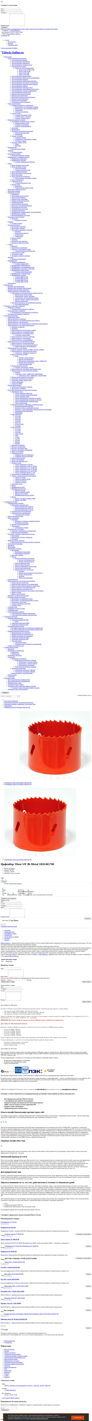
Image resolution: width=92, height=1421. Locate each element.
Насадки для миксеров (18, 446)
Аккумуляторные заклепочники (21, 76)
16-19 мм (18, 417)
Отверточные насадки (18, 458)
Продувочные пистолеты (19, 207)
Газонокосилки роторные (15, 503)
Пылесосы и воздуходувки (16, 217)
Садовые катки (12, 607)
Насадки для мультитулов (19, 448)
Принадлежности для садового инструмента (21, 581)
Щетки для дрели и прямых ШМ (25, 498)
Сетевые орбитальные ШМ (23, 272)
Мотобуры (11, 545)
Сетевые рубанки (17, 223)
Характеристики (9, 932)
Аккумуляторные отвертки (20, 79)
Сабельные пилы (17, 181)
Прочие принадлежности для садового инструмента (27, 590)
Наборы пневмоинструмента (20, 201)
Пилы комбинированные (19, 171)
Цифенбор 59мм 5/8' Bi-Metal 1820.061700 (17, 707)
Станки (10, 244)
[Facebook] (4, 1413)
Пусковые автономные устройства (18, 314)
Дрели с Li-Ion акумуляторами (24, 68)
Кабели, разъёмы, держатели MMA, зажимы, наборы (28, 349)
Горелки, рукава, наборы (26, 357)
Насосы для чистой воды (26, 561)
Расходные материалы (22, 304)
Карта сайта (8, 1370)
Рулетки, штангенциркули (23, 126)
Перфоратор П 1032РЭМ (9, 1251)
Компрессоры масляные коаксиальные (19, 288)
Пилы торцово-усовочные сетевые (25, 178)
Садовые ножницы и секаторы (21, 603)
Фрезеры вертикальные (19, 259)
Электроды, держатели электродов (25, 353)
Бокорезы (18, 231)
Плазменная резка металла (16, 626)
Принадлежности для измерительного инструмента (24, 320)
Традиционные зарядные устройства (23, 309)
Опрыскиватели (13, 579)
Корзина (10, 43)
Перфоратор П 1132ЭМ (8, 1227)
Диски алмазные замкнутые (23, 393)
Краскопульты (12, 147)
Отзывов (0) (8, 935)
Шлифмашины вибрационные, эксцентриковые (26, 212)
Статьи (6, 1375)
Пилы (10, 163)
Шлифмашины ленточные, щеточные (23, 268)
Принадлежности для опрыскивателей (23, 587)
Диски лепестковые (21, 403)
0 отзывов (4, 926)
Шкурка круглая (20, 490)
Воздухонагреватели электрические (19, 681)
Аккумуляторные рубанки (20, 86)
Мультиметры (16, 129)
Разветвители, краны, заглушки (24, 296)
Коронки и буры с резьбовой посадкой (27, 408)
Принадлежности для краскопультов (23, 332)
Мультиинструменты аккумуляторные (23, 97)
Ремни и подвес (16, 592)
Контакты (7, 1372)
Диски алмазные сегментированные (26, 395)
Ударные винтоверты (21, 112)
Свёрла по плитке (20, 482)
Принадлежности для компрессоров (19, 291)
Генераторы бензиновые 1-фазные (25, 660)
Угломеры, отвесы (20, 141)
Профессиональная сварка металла (18, 631)
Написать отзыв (12, 926)
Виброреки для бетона (15, 655)
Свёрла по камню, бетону (23, 479)
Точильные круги (17, 484)
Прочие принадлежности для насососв (30, 573)
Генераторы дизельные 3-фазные (25, 671)
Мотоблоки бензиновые (15, 544)
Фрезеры (10, 257)
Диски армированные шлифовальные (26, 401)
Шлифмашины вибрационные (21, 265)
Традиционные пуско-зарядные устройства (25, 312)
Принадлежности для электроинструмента (21, 325)
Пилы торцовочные (18, 180)
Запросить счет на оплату (8, 898)
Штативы (18, 146)
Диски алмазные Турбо (22, 396)
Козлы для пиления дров (15, 516)
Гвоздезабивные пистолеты (20, 196)
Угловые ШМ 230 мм (21, 281)
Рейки (17, 144)
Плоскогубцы (19, 235)
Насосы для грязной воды (26, 560)
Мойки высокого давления (16, 540)
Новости (7, 1377)
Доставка (7, 938)
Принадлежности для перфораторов (23, 333)
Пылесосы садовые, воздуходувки (18, 595)
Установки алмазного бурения (21, 256)
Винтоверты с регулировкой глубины (26, 107)
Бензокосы (15, 519)
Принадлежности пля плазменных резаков (25, 370)
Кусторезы (15, 539)
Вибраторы (15, 652)
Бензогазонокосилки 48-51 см (24, 508)
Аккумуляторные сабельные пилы (22, 87)
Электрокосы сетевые (21, 527)
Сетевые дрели (16, 113)
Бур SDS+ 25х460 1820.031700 (10, 1267)
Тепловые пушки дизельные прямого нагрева (22, 686)
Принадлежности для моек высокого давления (26, 542)
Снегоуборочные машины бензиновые (23, 613)
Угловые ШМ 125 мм (21, 278)
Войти (15, 48)
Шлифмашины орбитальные (20, 270)
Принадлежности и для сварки (17, 348)
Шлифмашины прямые (19, 213)
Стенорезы (11, 676)
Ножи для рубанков (18, 451)
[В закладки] (2, 925)
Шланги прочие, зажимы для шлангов (27, 299)
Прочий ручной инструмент (20, 243)
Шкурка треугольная (21, 493)
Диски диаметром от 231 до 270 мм (26, 471)
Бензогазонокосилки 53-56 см (24, 510)
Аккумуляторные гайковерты (21, 63)
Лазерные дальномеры (22, 124)
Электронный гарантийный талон (14, 1357)
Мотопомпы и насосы (14, 548)
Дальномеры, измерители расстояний (23, 121)
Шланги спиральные (21, 301)
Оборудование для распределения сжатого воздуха (27, 293)
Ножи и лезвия (16, 238)
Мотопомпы (11, 547)
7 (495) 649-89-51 (43, 954)
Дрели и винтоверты (14, 103)
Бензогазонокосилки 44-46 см (24, 506)
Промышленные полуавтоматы (21, 633)
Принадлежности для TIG (19, 366)
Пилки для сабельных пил (20, 461)
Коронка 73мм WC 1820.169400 (11, 1303)
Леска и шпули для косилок (20, 582)
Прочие (17, 443)
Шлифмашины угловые (19, 275)
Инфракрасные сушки (14, 683)
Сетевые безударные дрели (23, 115)
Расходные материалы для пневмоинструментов (26, 302)
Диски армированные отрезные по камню (28, 398)
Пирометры (18, 134)
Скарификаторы (13, 610)
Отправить (4, 27)
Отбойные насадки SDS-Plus (24, 456)
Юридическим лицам (10, 1359)
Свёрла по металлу (21, 480)
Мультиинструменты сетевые (21, 155)
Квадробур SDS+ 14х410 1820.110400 (12, 1291)
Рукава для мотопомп (25, 574)
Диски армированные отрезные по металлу (28, 400)
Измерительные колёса (22, 123)
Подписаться (5, 1410)
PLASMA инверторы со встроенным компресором (27, 629)
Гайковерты (18, 110)
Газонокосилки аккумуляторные (21, 511)
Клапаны (21, 571)
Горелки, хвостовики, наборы (24, 367)
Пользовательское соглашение (13, 1362)
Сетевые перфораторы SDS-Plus (25, 162)
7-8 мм (17, 437)
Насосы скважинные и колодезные (25, 566)
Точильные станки (17, 254)
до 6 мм (17, 440)
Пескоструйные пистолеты (20, 204)
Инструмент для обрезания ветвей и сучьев (25, 600)
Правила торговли (10, 1352)
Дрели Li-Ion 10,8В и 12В (26, 69)
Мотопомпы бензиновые (22, 552)
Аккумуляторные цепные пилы (21, 92)
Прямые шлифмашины (19, 262)
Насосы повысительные (22, 565)
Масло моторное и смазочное (17, 319)
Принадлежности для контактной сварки (24, 351)
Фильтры (21, 576)
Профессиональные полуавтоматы (22, 636)
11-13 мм (17, 429)
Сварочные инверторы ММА (20, 623)
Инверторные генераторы (27, 665)
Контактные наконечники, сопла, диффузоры (33, 361)
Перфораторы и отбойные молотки (18, 157)
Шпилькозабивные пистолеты (21, 215)
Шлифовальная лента (18, 487)
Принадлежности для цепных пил (22, 589)
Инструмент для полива (19, 602)
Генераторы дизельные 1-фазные (25, 670)
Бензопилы (18, 186)
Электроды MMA (17, 383)
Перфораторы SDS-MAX (19, 158)
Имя (2, 9)
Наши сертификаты (10, 1367)
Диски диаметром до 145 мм (24, 464)
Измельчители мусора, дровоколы (22, 537)
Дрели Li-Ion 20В (24, 74)
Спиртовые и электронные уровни (25, 139)
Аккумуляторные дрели (19, 66)
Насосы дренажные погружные (24, 558)
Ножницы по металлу (21, 233)
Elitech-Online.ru (6, 943)
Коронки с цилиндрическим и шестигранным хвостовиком (33, 409)
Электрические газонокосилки (21, 513)
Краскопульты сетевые (18, 149)
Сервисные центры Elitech (12, 1354)
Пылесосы (15, 218)
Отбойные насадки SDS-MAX (24, 455)
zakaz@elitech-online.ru (13, 34)
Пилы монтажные (17, 175)
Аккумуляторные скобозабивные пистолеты (25, 89)
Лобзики (10, 150)
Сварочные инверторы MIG (20, 620)
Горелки (17, 372)
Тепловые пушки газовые (16, 684)
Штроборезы (12, 283)
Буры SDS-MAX (17, 414)
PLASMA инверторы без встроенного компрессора (27, 628)
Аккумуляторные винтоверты (21, 61)
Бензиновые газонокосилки (20, 505)
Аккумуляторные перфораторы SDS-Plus (24, 81)
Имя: (2, 968)
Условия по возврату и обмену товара (15, 1356)
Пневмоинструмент (14, 192)
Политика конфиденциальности (14, 1364)
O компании (8, 1342)
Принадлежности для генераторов (22, 673)
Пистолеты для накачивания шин (22, 205)
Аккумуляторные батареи (19, 60)
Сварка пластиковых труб (16, 645)
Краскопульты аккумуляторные (21, 94)
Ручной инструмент (14, 225)
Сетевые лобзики (17, 152)
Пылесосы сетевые (21, 220)
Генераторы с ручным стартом (28, 662)
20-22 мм (18, 419)
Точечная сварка (17, 641)
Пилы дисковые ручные (19, 167)
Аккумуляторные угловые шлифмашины (24, 91)
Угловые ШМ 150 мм (21, 280)
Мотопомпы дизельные (22, 553)
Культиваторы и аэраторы (16, 529)
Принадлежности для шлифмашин (22, 340)
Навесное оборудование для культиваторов (25, 584)
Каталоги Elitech (9, 1349)
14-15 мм (18, 416)
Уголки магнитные (17, 382)
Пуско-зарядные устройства (16, 311)
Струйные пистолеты (18, 210)
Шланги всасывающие (26, 578)
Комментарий (5, 25)
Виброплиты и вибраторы (16, 650)
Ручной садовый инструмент (17, 597)
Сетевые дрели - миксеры (23, 116)
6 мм (16, 435)
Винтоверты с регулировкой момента (26, 108)
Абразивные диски (17, 391)
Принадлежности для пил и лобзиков (23, 336)
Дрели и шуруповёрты (18, 197)
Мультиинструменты (14, 154)
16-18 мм (18, 432)
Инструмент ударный (18, 228)
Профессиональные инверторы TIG (22, 634)
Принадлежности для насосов (24, 569)
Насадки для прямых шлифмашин (22, 450)
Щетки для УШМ (20, 500)
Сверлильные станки (18, 252)
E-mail (2, 904)
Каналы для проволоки (26, 359)
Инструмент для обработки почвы (22, 599)
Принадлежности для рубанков (21, 338)
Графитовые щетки (14, 317)
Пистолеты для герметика (19, 241)
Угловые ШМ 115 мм (21, 277)
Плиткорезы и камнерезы (19, 247)
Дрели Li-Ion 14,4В (24, 71)
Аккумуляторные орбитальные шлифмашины (26, 78)
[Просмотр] (7, 1224)
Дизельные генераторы (19, 668)
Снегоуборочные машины (16, 612)
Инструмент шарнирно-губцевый (22, 230)
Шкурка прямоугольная (22, 492)
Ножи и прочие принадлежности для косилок (26, 586)
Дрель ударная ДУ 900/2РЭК (10, 1239)
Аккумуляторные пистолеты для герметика (25, 82)
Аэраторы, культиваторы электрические (24, 531)
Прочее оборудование (14, 385)
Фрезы (14, 485)
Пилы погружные (20, 168)
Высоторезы (15, 535)
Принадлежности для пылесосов (18, 322)
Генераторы (11, 657)
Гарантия (7, 1365)
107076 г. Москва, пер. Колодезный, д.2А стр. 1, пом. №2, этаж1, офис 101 (27, 1385)
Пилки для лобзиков (18, 459)
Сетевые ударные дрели (22, 118)
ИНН (2, 907)
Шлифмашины (12, 260)
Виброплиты (15, 654)
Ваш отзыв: (4, 976)
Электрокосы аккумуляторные (21, 102)
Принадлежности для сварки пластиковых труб (26, 369)
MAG (17, 356)
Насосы (14, 557)
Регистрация (12, 42)
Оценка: (3, 980)
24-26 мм (18, 421)
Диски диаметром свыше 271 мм (25, 472)
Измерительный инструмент (16, 120)
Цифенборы (18, 412)
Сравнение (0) (5, 35)
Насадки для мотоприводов (20, 524)
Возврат (6, 1374)
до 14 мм (17, 425)
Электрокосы (16, 526)
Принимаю (77, 1417)
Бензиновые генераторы (19, 658)
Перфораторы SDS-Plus (19, 160)
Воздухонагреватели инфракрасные (19, 679)
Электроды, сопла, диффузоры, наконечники (29, 374)
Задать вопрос (87, 981)
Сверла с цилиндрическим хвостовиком (24, 476)
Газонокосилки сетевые (22, 514)
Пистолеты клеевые (14, 191)
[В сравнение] (4, 925)
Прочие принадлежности (26, 362)
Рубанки (10, 222)
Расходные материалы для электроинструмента (22, 390)
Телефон (3, 12)
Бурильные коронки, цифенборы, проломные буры (27, 404)
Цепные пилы (16, 184)
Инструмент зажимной (19, 226)
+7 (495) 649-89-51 (14, 30)
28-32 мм (18, 422)
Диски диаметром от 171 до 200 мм (26, 468)
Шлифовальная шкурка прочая (24, 495)
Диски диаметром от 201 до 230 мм (26, 469)
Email (2, 11)
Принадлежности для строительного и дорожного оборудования (28, 324)
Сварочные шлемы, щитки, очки (22, 380)
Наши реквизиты (9, 1341)
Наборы (17, 442)
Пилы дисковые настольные (20, 165)
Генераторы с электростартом (28, 663)
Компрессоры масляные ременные (18, 290)
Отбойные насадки (17, 453)
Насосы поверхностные (22, 563)
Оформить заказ (13, 45)
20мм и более (19, 434)
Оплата (6, 940)
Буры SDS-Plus (16, 427)
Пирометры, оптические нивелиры (22, 131)
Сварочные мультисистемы (20, 624)
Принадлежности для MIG (20, 354)
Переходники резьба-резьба (23, 294)
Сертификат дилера (10, 933)
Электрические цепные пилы (24, 188)
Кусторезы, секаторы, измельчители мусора (21, 534)
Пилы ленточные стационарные (21, 173)
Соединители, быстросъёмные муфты (26, 298)
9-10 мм (17, 438)
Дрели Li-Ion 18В (24, 73)
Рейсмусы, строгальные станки (21, 249)
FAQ (5, 1369)
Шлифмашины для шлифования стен (23, 267)
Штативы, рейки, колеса (19, 142)
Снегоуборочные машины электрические (24, 615)
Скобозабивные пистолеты (20, 209)
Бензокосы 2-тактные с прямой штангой (27, 521)
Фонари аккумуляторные (19, 100)
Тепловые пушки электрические (18, 689)
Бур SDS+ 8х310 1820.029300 (10, 1279)
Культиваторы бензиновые (20, 532)
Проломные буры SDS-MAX (24, 411)
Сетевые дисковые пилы (22, 170)
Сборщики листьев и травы (16, 608)
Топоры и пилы (16, 605)
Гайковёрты (15, 194)
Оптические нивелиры (22, 133)
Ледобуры (15, 328)
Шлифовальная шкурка (19, 489)
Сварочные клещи (20, 642)
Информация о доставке (11, 1361)
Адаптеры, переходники (22, 335)
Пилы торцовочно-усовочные (21, 176)
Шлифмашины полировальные (21, 273)
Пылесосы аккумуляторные (20, 99)
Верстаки (14, 246)
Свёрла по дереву (20, 477)
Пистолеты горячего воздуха (17, 189)
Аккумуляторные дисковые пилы (22, 65)
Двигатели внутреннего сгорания (22, 387)
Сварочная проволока (25, 364)
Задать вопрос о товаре (11, 937)
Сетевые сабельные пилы (23, 183)
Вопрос (3, 1000)
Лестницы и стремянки (19, 388)
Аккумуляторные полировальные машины (25, 84)
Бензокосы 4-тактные (21, 523)
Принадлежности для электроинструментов (21, 341)
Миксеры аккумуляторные (20, 95)
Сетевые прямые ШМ (21, 264)
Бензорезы (11, 649)
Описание (7, 930)
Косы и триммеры (13, 518)
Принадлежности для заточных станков (24, 330)
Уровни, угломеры (17, 136)
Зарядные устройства (14, 307)
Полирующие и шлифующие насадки (23, 474)
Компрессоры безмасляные (16, 286)
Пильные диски (16, 463)
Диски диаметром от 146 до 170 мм (26, 466)
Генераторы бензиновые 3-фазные (25, 667)
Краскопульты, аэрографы (19, 199)
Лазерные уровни (20, 137)
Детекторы (15, 128)
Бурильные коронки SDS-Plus (24, 406)
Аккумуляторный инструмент (17, 58)
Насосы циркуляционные (23, 568)
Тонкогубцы (19, 236)
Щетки (14, 497)
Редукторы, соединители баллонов (22, 379)
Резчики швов (12, 675)
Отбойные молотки (17, 202)
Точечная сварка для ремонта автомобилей (28, 644)
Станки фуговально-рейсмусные (25, 251)
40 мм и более (19, 424)
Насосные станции (17, 555)
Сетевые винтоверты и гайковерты (22, 105)
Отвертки (14, 239)
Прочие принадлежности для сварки (23, 377)
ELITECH (12, 868)
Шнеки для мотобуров (18, 594)
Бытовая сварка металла (15, 618)
